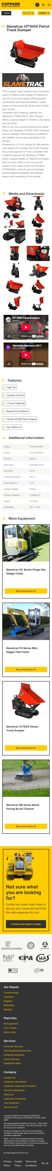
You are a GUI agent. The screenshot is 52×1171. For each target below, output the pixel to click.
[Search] (43, 4)
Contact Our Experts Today (26, 924)
